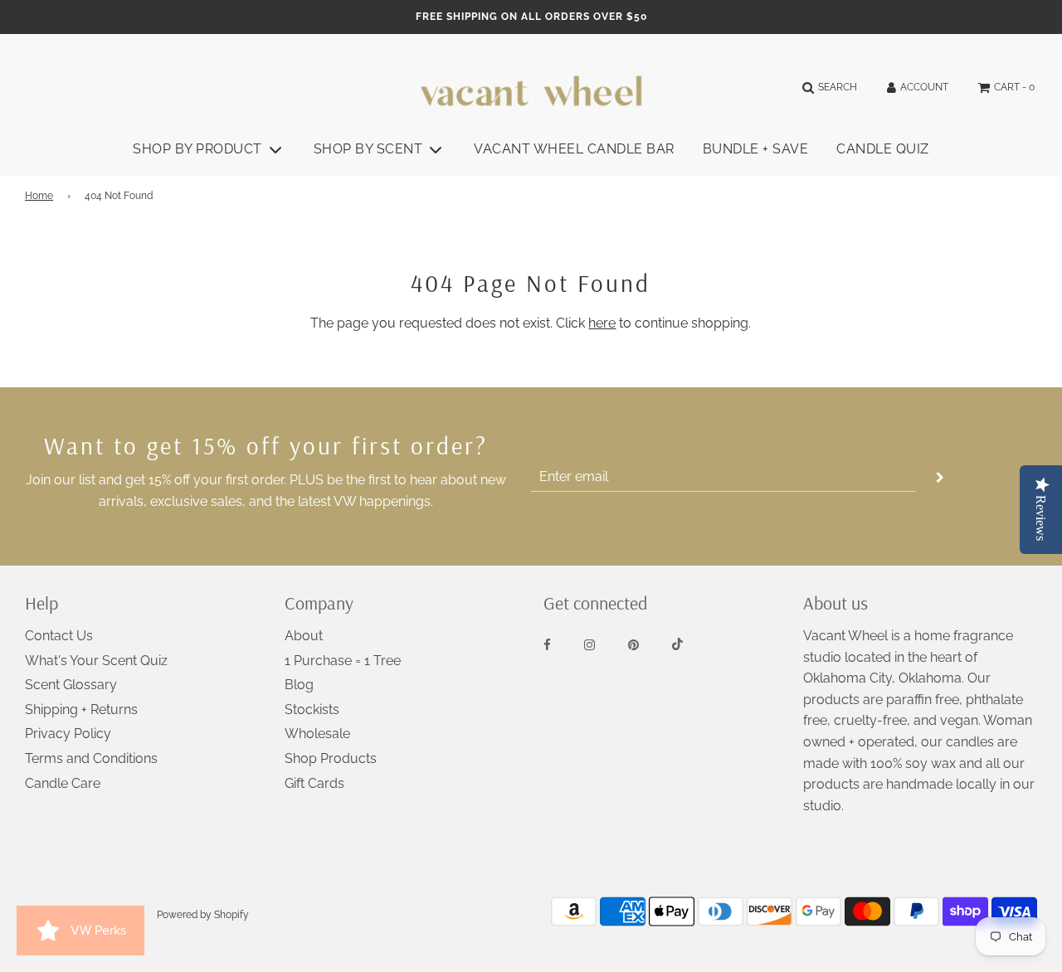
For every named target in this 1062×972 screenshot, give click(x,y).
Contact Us (59, 636)
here (602, 323)
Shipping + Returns (81, 709)
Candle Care (62, 783)
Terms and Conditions (91, 758)
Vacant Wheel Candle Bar (574, 149)
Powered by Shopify (203, 915)
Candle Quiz (882, 149)
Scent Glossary (71, 685)
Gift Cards (314, 783)
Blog (299, 685)
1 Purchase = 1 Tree (343, 660)
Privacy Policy (68, 733)
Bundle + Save (756, 149)
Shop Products (331, 758)
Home (39, 196)
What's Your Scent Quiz (96, 660)
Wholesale (317, 733)
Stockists (312, 709)
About (304, 636)
